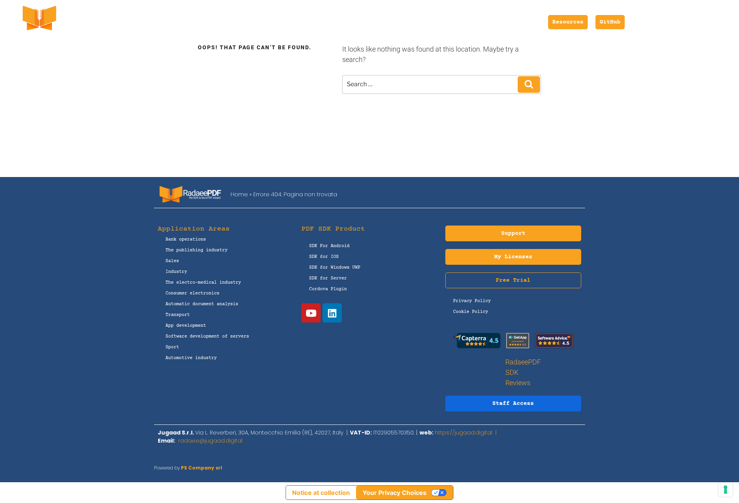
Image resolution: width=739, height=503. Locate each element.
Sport (172, 347)
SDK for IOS (324, 256)
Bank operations (186, 239)
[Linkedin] (332, 313)
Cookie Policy (470, 311)
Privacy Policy (472, 301)
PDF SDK (237, 22)
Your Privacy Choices (394, 492)
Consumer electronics (192, 293)
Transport (178, 315)
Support (314, 22)
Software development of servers (207, 336)
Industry (176, 271)
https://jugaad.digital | (467, 432)
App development (186, 325)
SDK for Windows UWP (334, 267)
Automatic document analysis (202, 304)
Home (239, 194)
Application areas (376, 22)
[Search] (529, 84)
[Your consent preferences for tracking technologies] (725, 489)
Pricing (279, 22)
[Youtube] (311, 313)
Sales (172, 261)
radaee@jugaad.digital (210, 441)
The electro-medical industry (203, 282)
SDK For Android (329, 246)
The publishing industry (196, 250)
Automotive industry (191, 358)
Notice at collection (321, 492)
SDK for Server (328, 278)
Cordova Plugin (328, 289)
